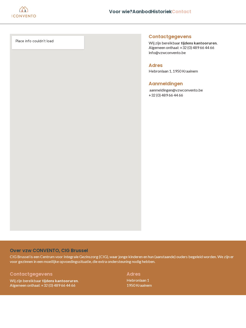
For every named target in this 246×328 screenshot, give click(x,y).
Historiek (161, 11)
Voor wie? (120, 11)
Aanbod (141, 11)
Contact (181, 11)
